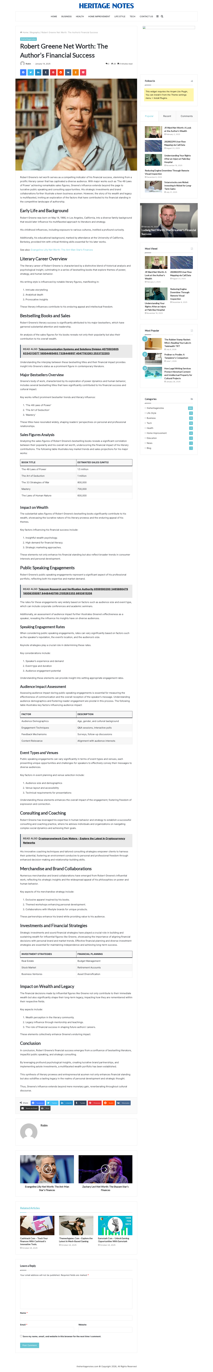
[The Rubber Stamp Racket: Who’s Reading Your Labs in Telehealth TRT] (153, 344)
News (149, 443)
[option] (169, 220)
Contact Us (146, 16)
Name (24, 1313)
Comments (187, 116)
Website (82, 1324)
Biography (35, 32)
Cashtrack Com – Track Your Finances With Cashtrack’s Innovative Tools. (34, 1241)
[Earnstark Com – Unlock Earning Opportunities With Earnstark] (115, 1225)
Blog (149, 448)
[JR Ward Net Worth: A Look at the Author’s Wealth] (153, 132)
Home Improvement (99, 16)
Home (54, 16)
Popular (149, 116)
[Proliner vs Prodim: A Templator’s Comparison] (153, 359)
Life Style (119, 16)
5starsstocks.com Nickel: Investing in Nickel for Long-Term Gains (178, 185)
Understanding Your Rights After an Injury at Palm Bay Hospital (177, 158)
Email (23, 1324)
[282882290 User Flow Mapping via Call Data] (153, 146)
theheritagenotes (28, 39)
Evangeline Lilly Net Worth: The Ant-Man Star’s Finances (62, 249)
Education (152, 438)
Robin (28, 64)
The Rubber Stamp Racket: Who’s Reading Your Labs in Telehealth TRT (177, 342)
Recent (167, 116)
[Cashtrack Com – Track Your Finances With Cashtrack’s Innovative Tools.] (37, 1225)
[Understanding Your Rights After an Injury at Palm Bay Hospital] (153, 160)
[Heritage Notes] (106, 5)
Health (80, 16)
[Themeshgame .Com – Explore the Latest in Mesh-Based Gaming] (76, 1225)
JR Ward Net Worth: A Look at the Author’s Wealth (156, 275)
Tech (132, 16)
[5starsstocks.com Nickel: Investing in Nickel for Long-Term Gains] (153, 186)
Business (66, 16)
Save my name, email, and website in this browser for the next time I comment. (62, 1336)
